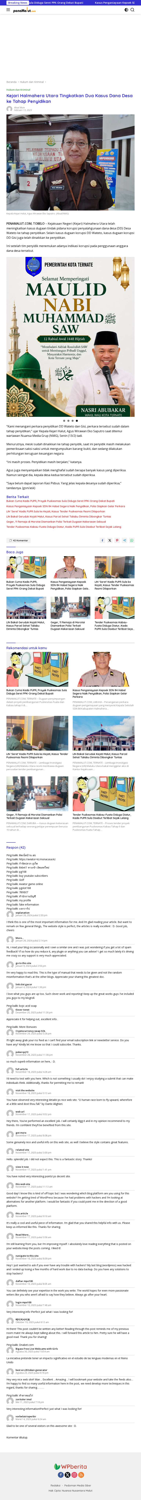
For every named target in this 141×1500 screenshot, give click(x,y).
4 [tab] (77, 421)
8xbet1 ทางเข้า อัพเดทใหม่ (34, 867)
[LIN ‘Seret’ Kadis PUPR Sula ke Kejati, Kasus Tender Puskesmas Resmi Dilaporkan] (115, 567)
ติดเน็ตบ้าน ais (27, 855)
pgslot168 (25, 888)
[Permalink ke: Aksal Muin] (9, 108)
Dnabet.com (26, 1345)
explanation (23, 912)
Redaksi (55, 1485)
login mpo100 (23, 1302)
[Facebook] (61, 1475)
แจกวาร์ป (24, 908)
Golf (21, 879)
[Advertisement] (70, 45)
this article (22, 1213)
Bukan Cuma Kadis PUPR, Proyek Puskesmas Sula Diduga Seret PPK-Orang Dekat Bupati (60, 501)
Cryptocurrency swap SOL (31, 1031)
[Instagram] (74, 1475)
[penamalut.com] (24, 10)
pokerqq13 (22, 1052)
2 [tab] (68, 421)
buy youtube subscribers (33, 875)
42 (20, 540)
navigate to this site (27, 1255)
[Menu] (8, 10)
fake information (29, 904)
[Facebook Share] (102, 540)
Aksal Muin (19, 107)
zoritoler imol (24, 1399)
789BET (23, 892)
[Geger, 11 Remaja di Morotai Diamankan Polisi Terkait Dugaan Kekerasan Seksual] (71, 608)
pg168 (22, 871)
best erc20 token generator (31, 1370)
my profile (25, 900)
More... (20, 938)
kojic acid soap (28, 1005)
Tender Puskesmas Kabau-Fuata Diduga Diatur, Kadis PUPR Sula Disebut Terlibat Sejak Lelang (63, 526)
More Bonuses (28, 1027)
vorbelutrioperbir (26, 1416)
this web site (23, 1184)
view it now (22, 1166)
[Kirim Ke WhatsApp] (132, 540)
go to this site (23, 963)
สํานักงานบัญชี (27, 896)
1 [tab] (64, 421)
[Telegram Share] (124, 540)
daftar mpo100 (24, 1281)
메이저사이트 (23, 1319)
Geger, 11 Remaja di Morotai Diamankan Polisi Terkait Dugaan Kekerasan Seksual (56, 521)
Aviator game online (31, 884)
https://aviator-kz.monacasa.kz (37, 859)
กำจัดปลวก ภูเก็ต (28, 863)
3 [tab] (73, 421)
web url (20, 1111)
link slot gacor (24, 984)
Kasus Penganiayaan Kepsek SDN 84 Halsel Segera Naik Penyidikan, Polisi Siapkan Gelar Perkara (65, 506)
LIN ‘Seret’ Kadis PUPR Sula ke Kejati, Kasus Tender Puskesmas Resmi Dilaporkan (55, 511)
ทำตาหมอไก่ (26, 1395)
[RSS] (81, 1475)
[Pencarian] (132, 10)
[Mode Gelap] (126, 10)
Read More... (23, 1234)
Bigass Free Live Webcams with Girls (37, 1348)
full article (22, 1069)
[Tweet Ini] (110, 540)
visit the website (25, 1090)
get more (21, 1132)
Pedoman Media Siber (77, 1485)
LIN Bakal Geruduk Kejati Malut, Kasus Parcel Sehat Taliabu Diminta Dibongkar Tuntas (58, 516)
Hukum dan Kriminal (18, 89)
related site (22, 1149)
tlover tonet (22, 1009)
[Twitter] (67, 1475)
